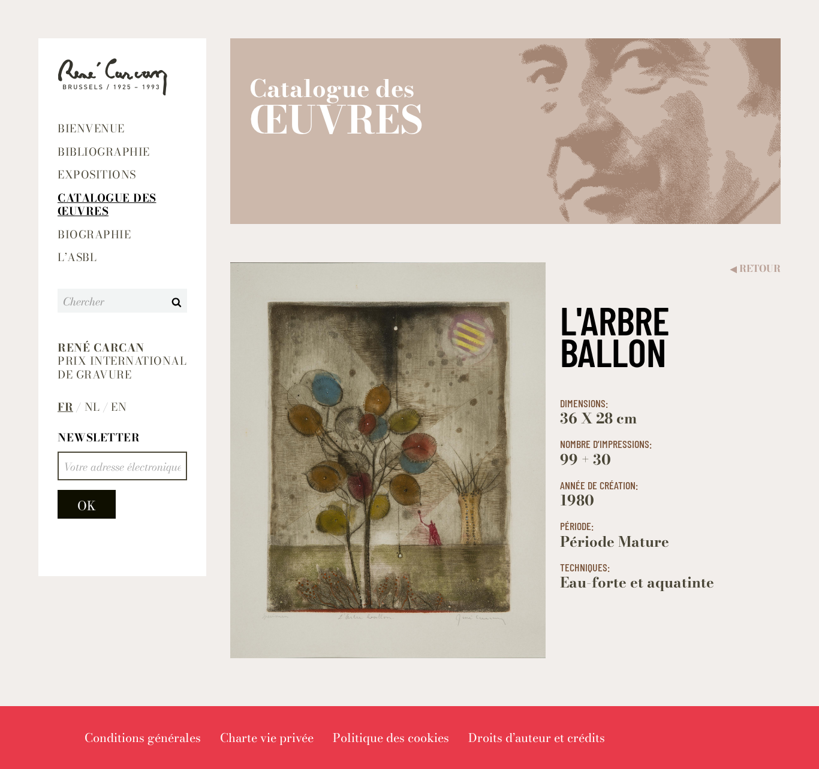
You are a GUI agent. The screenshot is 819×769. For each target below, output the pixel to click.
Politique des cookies (391, 737)
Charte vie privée (267, 737)
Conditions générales (143, 737)
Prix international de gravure (122, 361)
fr (65, 407)
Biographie (94, 234)
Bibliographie (104, 152)
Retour (755, 268)
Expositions (97, 174)
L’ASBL (77, 257)
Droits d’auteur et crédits (536, 737)
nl (92, 407)
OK (86, 505)
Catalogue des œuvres (107, 205)
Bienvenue (91, 128)
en (119, 407)
